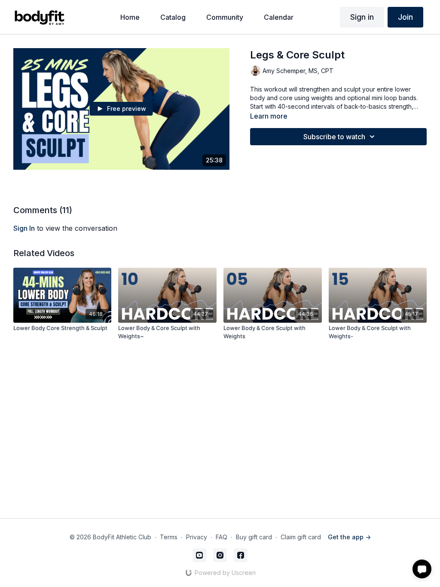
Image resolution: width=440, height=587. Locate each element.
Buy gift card (254, 537)
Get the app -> (349, 537)
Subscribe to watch (334, 136)
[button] (421, 568)
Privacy (196, 537)
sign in (24, 228)
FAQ (221, 537)
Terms (168, 537)
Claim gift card (301, 537)
